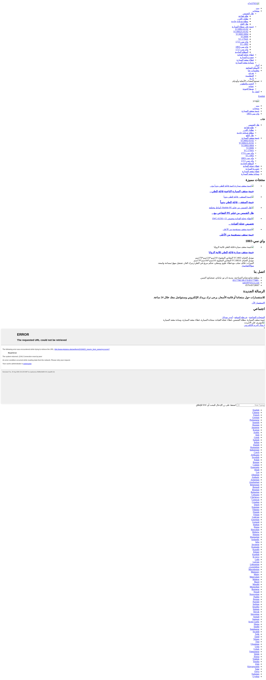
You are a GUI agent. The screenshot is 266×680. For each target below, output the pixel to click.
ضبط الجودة (248, 89)
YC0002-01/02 (241, 29)
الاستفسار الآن (258, 303)
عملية (251, 86)
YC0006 (244, 36)
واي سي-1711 (242, 42)
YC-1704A (243, 39)
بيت (257, 8)
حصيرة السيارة (247, 57)
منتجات (256, 11)
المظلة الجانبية (241, 52)
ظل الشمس (248, 13)
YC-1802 (244, 44)
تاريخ (252, 78)
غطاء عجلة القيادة (245, 55)
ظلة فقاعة (243, 16)
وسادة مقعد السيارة (245, 62)
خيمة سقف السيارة (250, 111)
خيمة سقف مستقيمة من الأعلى (236, 234)
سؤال (251, 266)
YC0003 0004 (242, 34)
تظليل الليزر (242, 19)
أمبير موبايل (227, 317)
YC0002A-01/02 (240, 31)
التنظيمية (249, 76)
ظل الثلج (244, 24)
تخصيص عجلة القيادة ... (241, 223)
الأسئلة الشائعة (252, 68)
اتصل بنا (255, 91)
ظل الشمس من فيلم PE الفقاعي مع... (233, 213)
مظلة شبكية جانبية (239, 21)
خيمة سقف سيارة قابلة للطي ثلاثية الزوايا (231, 252)
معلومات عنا (253, 70)
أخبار (257, 65)
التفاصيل (245, 266)
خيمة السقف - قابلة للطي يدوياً (237, 202)
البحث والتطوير (247, 83)
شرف (251, 73)
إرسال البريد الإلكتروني (254, 325)
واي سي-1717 (242, 49)
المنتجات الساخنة (257, 317)
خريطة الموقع (241, 317)
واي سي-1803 (242, 47)
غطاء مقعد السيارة (245, 60)
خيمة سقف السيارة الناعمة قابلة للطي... (232, 191)
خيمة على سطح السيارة (243, 26)
